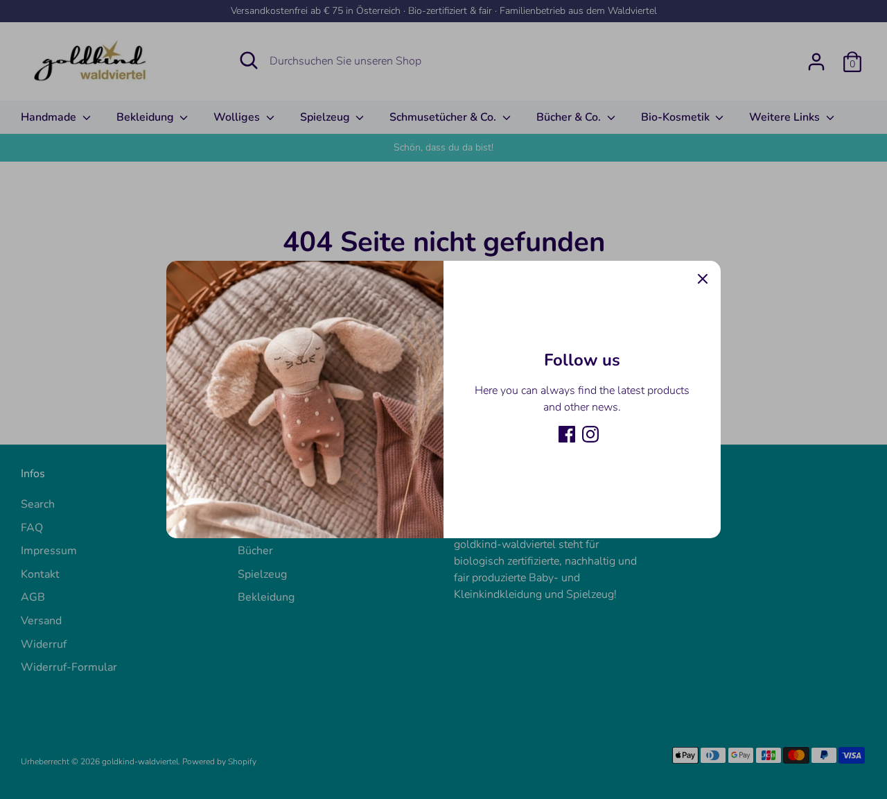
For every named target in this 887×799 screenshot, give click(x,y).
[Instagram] (590, 434)
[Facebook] (567, 434)
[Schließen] (702, 279)
